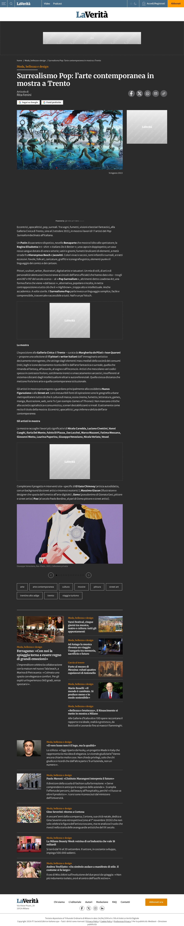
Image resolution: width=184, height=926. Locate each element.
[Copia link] (163, 93)
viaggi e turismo (71, 595)
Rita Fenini (24, 95)
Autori (88, 902)
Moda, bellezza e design (35, 60)
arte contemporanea (43, 586)
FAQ (114, 902)
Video (47, 3)
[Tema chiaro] (131, 3)
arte (22, 586)
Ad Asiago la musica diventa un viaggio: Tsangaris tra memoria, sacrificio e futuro (82, 649)
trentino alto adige (29, 595)
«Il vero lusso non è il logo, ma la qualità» (71, 745)
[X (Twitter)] (88, 908)
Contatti (125, 902)
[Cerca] (11, 3)
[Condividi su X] (139, 93)
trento (51, 595)
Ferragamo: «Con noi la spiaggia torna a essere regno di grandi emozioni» (39, 655)
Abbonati (176, 3)
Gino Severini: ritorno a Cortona (65, 811)
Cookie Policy (106, 921)
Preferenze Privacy (122, 921)
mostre (81, 586)
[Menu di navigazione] (3, 3)
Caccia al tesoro (76, 662)
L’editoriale (75, 902)
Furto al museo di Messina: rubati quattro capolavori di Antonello (82, 670)
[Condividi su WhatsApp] (147, 93)
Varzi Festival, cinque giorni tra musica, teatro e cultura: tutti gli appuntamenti (82, 626)
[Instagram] (95, 908)
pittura (97, 586)
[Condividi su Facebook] (131, 93)
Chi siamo (59, 902)
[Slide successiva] (88, 575)
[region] (70, 541)
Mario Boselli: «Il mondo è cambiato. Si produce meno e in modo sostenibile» (80, 693)
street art (114, 586)
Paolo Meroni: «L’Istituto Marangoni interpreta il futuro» (80, 778)
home (19, 60)
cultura (66, 586)
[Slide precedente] (51, 575)
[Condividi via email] (155, 93)
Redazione (102, 902)
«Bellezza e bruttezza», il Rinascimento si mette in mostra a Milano (93, 712)
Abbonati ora (156, 902)
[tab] (56, 575)
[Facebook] (82, 908)
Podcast (57, 3)
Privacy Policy (92, 921)
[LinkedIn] (102, 908)
